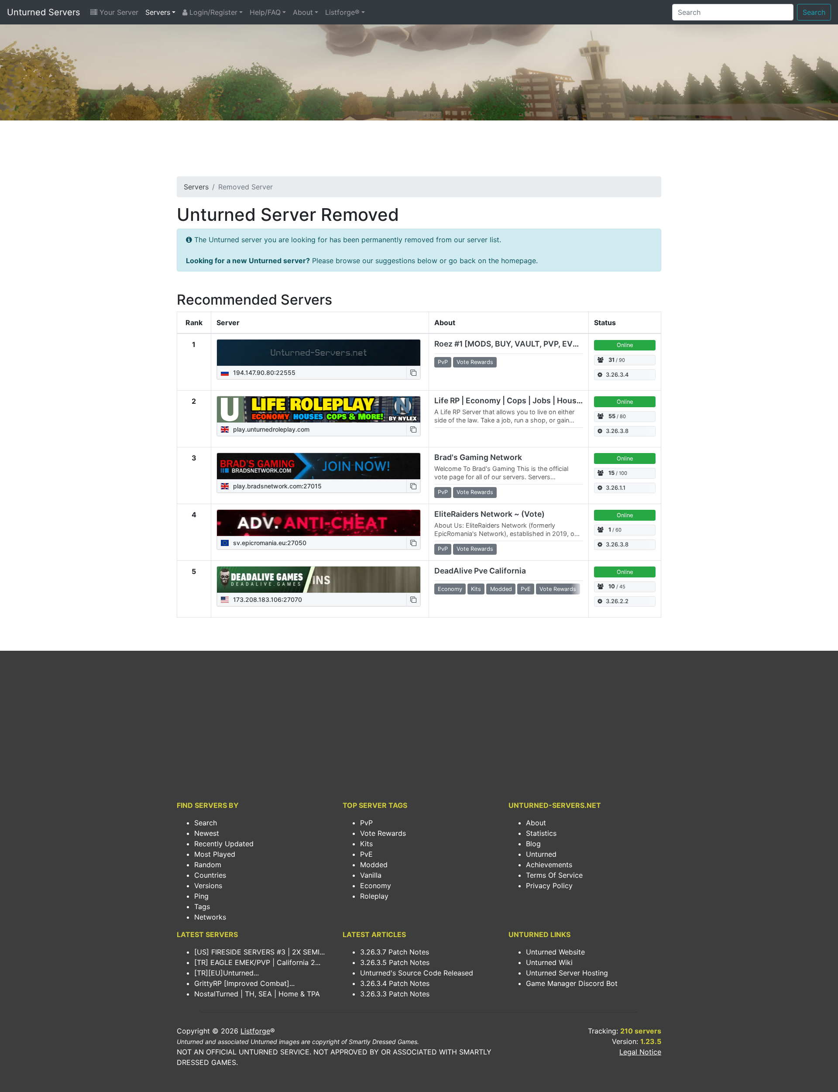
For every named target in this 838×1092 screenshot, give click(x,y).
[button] (413, 372)
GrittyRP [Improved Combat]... (244, 983)
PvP (366, 822)
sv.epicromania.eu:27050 (268, 542)
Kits (366, 843)
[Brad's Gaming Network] (318, 466)
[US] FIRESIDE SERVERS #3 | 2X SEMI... (259, 952)
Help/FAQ (265, 12)
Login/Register (212, 12)
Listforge (255, 1031)
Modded (374, 864)
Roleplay (374, 896)
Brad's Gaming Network (478, 457)
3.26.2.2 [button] (617, 601)
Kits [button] (476, 589)
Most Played (214, 854)
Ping (201, 896)
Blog (533, 843)
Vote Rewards (383, 833)
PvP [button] (443, 362)
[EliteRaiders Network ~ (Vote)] (318, 523)
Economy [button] (450, 589)
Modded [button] (501, 589)
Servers (157, 12)
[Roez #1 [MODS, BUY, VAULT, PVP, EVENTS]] (318, 353)
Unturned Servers (43, 12)
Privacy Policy (549, 885)
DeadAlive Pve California (480, 570)
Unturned (541, 854)
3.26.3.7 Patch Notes (394, 952)
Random (207, 864)
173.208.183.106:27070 (266, 599)
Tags (202, 906)
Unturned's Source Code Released (416, 972)
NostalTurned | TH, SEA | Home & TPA (257, 993)
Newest (206, 833)
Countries (210, 875)
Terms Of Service (554, 875)
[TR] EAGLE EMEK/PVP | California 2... (257, 962)
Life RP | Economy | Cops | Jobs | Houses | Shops (524, 400)
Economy (375, 885)
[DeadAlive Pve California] (318, 580)
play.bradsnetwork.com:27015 (276, 486)
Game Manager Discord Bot (572, 983)
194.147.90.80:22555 (263, 372)
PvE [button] (526, 589)
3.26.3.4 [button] (617, 374)
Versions (208, 885)
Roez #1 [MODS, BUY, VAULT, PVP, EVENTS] (515, 343)
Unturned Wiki (549, 962)
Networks (210, 917)
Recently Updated (224, 843)
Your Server (117, 12)
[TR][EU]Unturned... (226, 972)
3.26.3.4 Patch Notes (394, 983)
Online (625, 345)
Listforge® (342, 12)
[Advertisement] (419, 151)
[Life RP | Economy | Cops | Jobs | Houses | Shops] (318, 409)
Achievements (549, 864)
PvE (366, 854)
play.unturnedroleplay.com (270, 429)
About (303, 12)
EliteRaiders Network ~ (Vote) (489, 514)
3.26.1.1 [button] (615, 487)
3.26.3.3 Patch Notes (394, 993)
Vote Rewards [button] (475, 362)
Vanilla (370, 875)
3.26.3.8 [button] (617, 431)
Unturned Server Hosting (567, 972)
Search (814, 12)
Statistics (541, 833)
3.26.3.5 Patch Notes (394, 962)
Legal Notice (640, 1051)
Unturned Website (555, 952)
